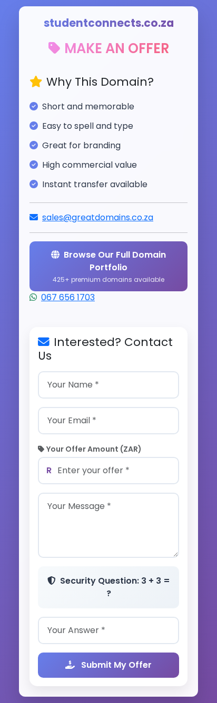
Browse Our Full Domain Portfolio (109, 266)
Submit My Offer (115, 665)
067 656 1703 (68, 297)
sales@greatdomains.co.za (97, 217)
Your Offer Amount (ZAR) (94, 449)
